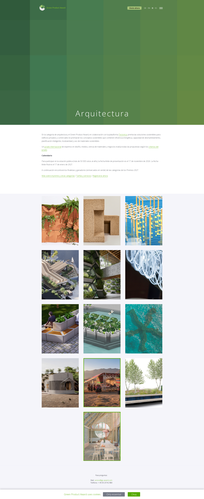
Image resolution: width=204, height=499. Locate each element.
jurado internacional (53, 146)
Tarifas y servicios (83, 175)
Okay (134, 494)
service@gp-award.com (103, 480)
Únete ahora (134, 8)
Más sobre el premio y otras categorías (58, 175)
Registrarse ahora (100, 175)
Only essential (113, 494)
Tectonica (123, 134)
